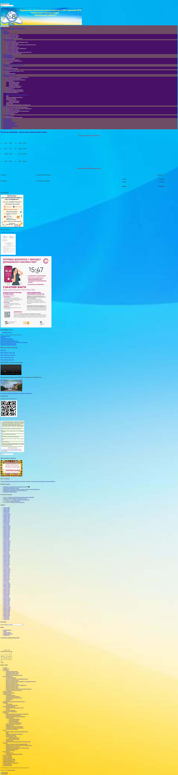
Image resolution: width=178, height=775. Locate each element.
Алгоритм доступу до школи (7, 232)
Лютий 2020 (6, 595)
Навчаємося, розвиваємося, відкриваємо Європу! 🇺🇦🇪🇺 (16, 486)
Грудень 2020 (6, 582)
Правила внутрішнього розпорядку (14, 97)
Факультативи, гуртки (11, 99)
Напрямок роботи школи (12, 34)
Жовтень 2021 (6, 570)
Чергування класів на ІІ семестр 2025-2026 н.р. (17, 77)
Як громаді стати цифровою (7, 339)
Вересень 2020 (6, 586)
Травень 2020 (6, 591)
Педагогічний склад (8, 39)
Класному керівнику (14, 84)
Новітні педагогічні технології (13, 87)
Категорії (3, 624)
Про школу (6, 33)
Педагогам (5, 76)
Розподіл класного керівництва (13, 78)
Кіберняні (3, 337)
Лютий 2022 (6, 565)
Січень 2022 (6, 566)
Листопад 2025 (6, 513)
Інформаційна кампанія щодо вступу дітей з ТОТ (15, 490)
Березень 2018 (6, 615)
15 (9, 656)
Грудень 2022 (6, 554)
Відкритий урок (10, 88)
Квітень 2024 (6, 535)
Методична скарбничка (8, 124)
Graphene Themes (11, 770)
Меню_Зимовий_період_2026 (8, 352)
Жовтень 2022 (6, 555)
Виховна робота (10, 81)
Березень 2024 (6, 536)
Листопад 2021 (6, 569)
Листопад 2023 (6, 541)
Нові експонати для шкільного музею (18, 498)
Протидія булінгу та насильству (10, 126)
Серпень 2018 (6, 610)
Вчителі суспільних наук (12, 49)
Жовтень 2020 (6, 585)
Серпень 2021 (6, 572)
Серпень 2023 (6, 545)
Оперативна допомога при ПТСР (8, 344)
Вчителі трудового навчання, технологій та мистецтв (18, 52)
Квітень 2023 (6, 549)
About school (6, 32)
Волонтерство (9, 62)
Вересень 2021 (6, 571)
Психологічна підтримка (9, 122)
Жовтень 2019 (6, 597)
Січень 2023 (6, 552)
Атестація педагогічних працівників (14, 91)
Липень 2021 (6, 574)
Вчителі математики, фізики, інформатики (16, 48)
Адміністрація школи (11, 40)
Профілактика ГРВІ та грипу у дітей (14, 71)
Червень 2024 (6, 532)
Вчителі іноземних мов (11, 46)
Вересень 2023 (6, 544)
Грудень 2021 (6, 567)
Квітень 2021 (6, 577)
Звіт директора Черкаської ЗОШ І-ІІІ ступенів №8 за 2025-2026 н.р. (16, 393)
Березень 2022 (6, 564)
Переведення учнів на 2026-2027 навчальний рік (17, 111)
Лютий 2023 (6, 551)
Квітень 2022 (6, 562)
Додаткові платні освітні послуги (14, 61)
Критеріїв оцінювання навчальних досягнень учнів (18, 104)
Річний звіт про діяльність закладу (14, 38)
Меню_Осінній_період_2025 (7, 359)
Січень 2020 (6, 596)
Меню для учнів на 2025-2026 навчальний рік (17, 107)
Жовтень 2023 (6, 542)
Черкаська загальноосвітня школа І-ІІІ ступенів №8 (13, 28)
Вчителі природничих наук (12, 47)
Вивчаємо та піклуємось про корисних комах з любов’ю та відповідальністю (21, 489)
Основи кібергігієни (5, 336)
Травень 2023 (6, 547)
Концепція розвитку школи (12, 35)
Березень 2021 (6, 579)
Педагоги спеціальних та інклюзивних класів (17, 42)
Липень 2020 (6, 589)
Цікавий (5, 498)
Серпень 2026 (6, 507)
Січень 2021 (6, 581)
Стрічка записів (7, 632)
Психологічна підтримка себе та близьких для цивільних (14, 342)
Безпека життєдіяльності (9, 69)
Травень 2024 (6, 534)
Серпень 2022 (6, 557)
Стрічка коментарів (8, 633)
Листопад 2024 (6, 526)
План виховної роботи (14, 82)
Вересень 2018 (6, 609)
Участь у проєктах (7, 119)
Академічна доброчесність (15, 86)
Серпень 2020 (6, 587)
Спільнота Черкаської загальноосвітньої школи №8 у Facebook (15, 481)
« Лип (2, 662)
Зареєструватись (7, 630)
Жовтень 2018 (6, 607)
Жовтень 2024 (6, 527)
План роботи (9, 67)
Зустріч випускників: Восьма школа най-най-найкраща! (21, 497)
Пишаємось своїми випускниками (14, 117)
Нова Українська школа (8, 56)
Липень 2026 (6, 508)
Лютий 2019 (6, 605)
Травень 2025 (6, 518)
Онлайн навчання (7, 54)
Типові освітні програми (12, 112)
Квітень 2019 (6, 602)
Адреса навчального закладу (13, 59)
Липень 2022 (6, 559)
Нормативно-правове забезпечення (14, 89)
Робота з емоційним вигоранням (8, 343)
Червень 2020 (6, 590)
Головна (5, 30)
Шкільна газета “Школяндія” (10, 74)
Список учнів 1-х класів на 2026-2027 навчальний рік (18, 108)
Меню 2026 (3, 350)
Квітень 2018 (6, 614)
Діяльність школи (7, 57)
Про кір (8, 72)
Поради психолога (10, 113)
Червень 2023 (6, 546)
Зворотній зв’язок (7, 128)
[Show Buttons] (4, 772)
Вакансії (8, 63)
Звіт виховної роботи (14, 83)
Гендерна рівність (7, 127)
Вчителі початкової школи (12, 43)
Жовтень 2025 (6, 515)
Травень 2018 (6, 612)
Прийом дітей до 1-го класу (12, 109)
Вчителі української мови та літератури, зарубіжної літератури (21, 44)
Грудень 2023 (6, 540)
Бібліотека (5, 66)
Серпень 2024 (6, 530)
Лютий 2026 (6, 511)
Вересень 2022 (6, 556)
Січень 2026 (6, 512)
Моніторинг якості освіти (12, 37)
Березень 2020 (6, 594)
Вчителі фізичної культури (12, 51)
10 (1, 656)
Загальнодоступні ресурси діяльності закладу (14, 64)
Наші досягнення (7, 118)
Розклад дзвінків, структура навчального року (17, 94)
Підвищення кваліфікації (12, 92)
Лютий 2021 (6, 580)
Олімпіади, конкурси (11, 98)
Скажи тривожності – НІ (9, 123)
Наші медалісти (9, 116)
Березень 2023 (6, 550)
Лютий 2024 (6, 537)
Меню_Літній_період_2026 (7, 357)
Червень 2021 (6, 575)
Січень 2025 (6, 524)
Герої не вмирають (7, 121)
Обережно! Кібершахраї (6, 338)
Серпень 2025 (6, 516)
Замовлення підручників (12, 68)
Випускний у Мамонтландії (10, 491)
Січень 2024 (6, 539)
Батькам (5, 106)
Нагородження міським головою (11, 488)
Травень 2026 (6, 510)
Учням (4, 93)
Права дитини (9, 103)
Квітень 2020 (6, 592)
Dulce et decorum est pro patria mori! (21, 499)
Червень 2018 (6, 611)
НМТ (7, 96)
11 (3, 656)
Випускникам (6, 114)
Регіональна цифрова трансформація (9, 341)
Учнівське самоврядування (12, 102)
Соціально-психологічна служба (13, 53)
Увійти (5, 631)
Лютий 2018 (6, 616)
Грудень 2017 (6, 619)
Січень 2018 (6, 617)
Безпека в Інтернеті (10, 73)
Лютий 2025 (6, 522)
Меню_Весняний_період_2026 (8, 355)
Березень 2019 (6, 604)
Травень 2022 (6, 561)
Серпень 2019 (6, 600)
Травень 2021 (6, 576)
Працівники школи (10, 58)
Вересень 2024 (6, 529)
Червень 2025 (6, 517)
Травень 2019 (6, 601)
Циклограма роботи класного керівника (15, 79)
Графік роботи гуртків (14, 101)
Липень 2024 (6, 531)
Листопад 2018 (6, 606)
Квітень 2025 (6, 520)
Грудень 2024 (6, 525)
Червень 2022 (6, 560)
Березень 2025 (6, 521)
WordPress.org (6, 635)
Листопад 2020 (6, 584)
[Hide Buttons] (4, 773)
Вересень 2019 (6, 599)
